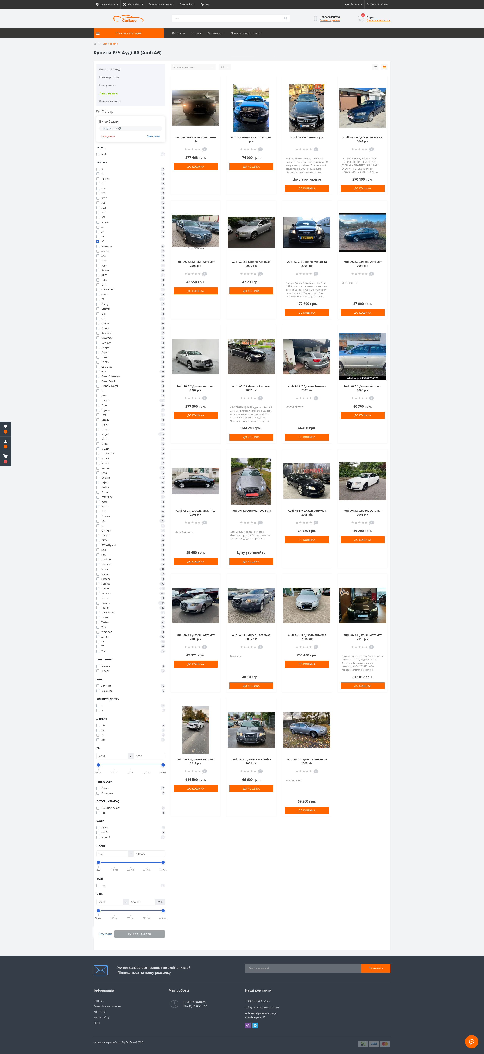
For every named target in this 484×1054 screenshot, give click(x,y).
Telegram (255, 1025)
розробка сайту (116, 1042)
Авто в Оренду (109, 69)
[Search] (286, 18)
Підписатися (376, 968)
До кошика (195, 166)
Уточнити (153, 136)
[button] (5, 458)
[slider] (98, 765)
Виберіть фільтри (139, 934)
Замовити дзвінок (330, 20)
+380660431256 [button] (257, 1001)
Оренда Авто (187, 4)
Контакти (178, 33)
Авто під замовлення (107, 1006)
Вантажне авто (110, 101)
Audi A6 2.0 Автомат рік (307, 137)
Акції (97, 1023)
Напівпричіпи (109, 77)
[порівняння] (214, 87)
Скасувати (108, 136)
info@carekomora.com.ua (262, 1007)
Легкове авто (108, 93)
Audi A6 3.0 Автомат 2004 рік (251, 510)
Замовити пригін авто (161, 4)
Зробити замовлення (378, 20)
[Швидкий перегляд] (214, 93)
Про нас (205, 4)
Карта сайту (101, 1017)
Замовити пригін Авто (246, 33)
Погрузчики (107, 85)
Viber (248, 1025)
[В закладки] (214, 81)
